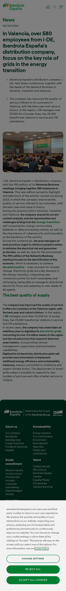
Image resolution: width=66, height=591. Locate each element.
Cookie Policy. (41, 549)
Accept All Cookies (33, 580)
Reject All (33, 569)
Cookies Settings (33, 559)
